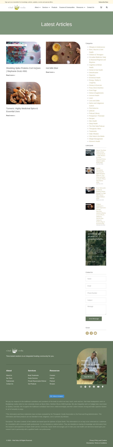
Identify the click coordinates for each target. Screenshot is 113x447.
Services (45, 7)
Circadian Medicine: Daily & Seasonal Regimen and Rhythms (97, 59)
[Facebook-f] (91, 333)
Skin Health (93, 121)
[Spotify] (85, 387)
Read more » (10, 75)
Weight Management (96, 139)
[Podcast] (90, 387)
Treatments (93, 131)
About (37, 7)
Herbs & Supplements (96, 93)
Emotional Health (94, 78)
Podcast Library (94, 113)
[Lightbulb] (103, 387)
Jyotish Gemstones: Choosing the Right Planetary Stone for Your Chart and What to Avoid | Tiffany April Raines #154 (100, 175)
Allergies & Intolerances (97, 47)
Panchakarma (93, 108)
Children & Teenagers (96, 55)
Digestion (92, 75)
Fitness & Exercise (95, 85)
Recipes (92, 118)
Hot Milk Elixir (52, 68)
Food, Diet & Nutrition (96, 88)
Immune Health (94, 95)
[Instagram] (87, 333)
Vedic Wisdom (94, 134)
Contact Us (90, 7)
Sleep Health (93, 123)
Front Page (92, 90)
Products (54, 7)
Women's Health (94, 141)
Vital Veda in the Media (96, 136)
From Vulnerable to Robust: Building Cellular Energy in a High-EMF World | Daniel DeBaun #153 (101, 193)
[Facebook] (94, 387)
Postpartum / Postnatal (96, 116)
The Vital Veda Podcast (97, 126)
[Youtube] (95, 333)
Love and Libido (94, 100)
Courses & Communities (67, 7)
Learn (91, 98)
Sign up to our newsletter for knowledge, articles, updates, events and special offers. (29, 2)
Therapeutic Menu (95, 129)
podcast (91, 111)
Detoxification (93, 72)
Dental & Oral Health (96, 70)
